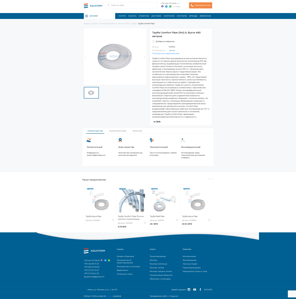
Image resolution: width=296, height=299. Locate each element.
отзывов (109, 296)
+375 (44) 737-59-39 (168, 3)
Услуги (122, 16)
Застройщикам (189, 260)
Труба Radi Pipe (157, 216)
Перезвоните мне (202, 5)
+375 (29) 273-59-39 (91, 267)
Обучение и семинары (160, 279)
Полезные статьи (125, 274)
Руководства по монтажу (128, 266)
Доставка (156, 16)
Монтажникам (189, 256)
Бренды (193, 16)
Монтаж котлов (157, 268)
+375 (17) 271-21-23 (91, 270)
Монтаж (153, 260)
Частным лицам (190, 264)
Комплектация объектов (161, 275)
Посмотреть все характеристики (165, 53)
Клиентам (144, 16)
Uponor (172, 50)
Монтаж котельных (158, 264)
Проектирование (158, 256)
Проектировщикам (192, 268)
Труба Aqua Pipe (93, 216)
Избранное (205, 16)
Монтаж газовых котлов (161, 271)
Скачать (132, 16)
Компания (169, 16)
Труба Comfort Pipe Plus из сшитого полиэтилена (131, 217)
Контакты (182, 16)
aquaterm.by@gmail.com (94, 277)
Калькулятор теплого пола (195, 271)
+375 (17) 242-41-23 (91, 273)
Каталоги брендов (125, 256)
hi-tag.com (173, 296)
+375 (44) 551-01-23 (91, 264)
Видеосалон (122, 270)
